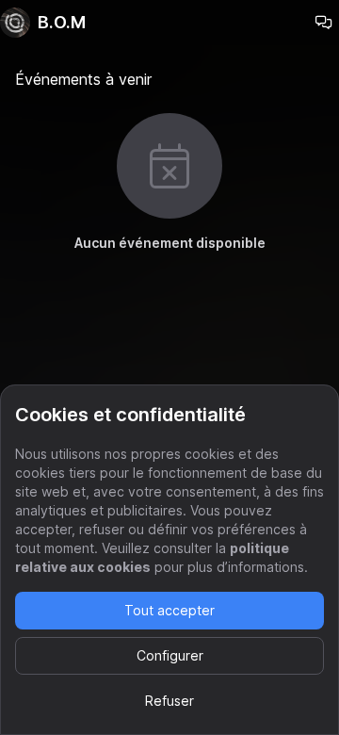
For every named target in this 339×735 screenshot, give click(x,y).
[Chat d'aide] (324, 23)
